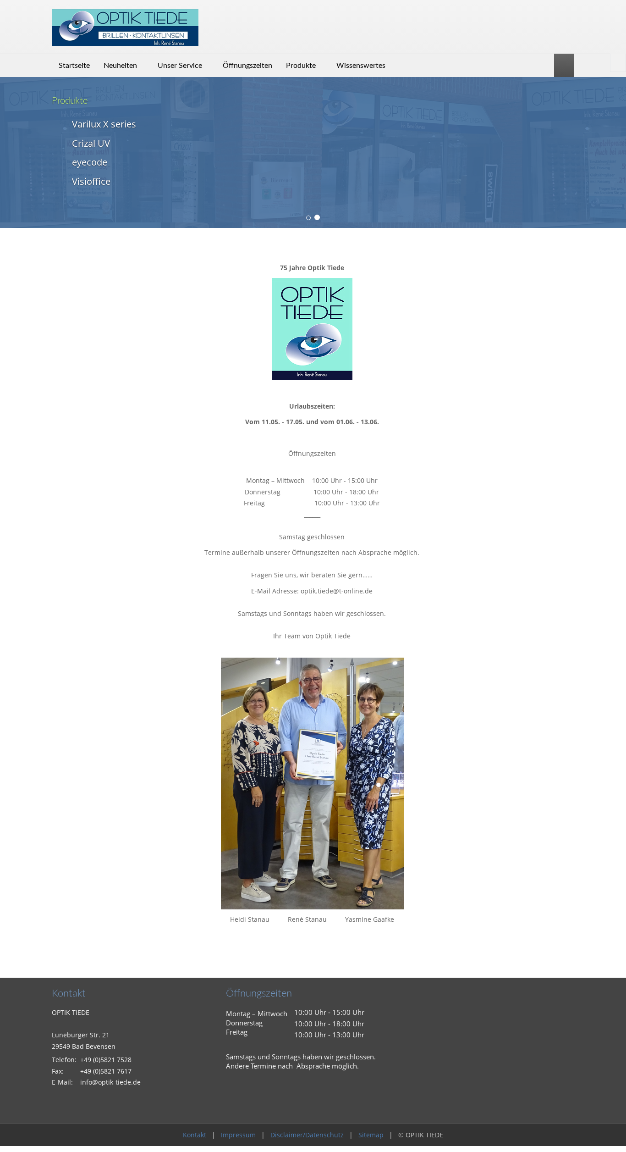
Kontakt (194, 1134)
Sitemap (371, 1134)
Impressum (238, 1134)
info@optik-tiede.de (110, 1082)
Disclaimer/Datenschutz (307, 1134)
